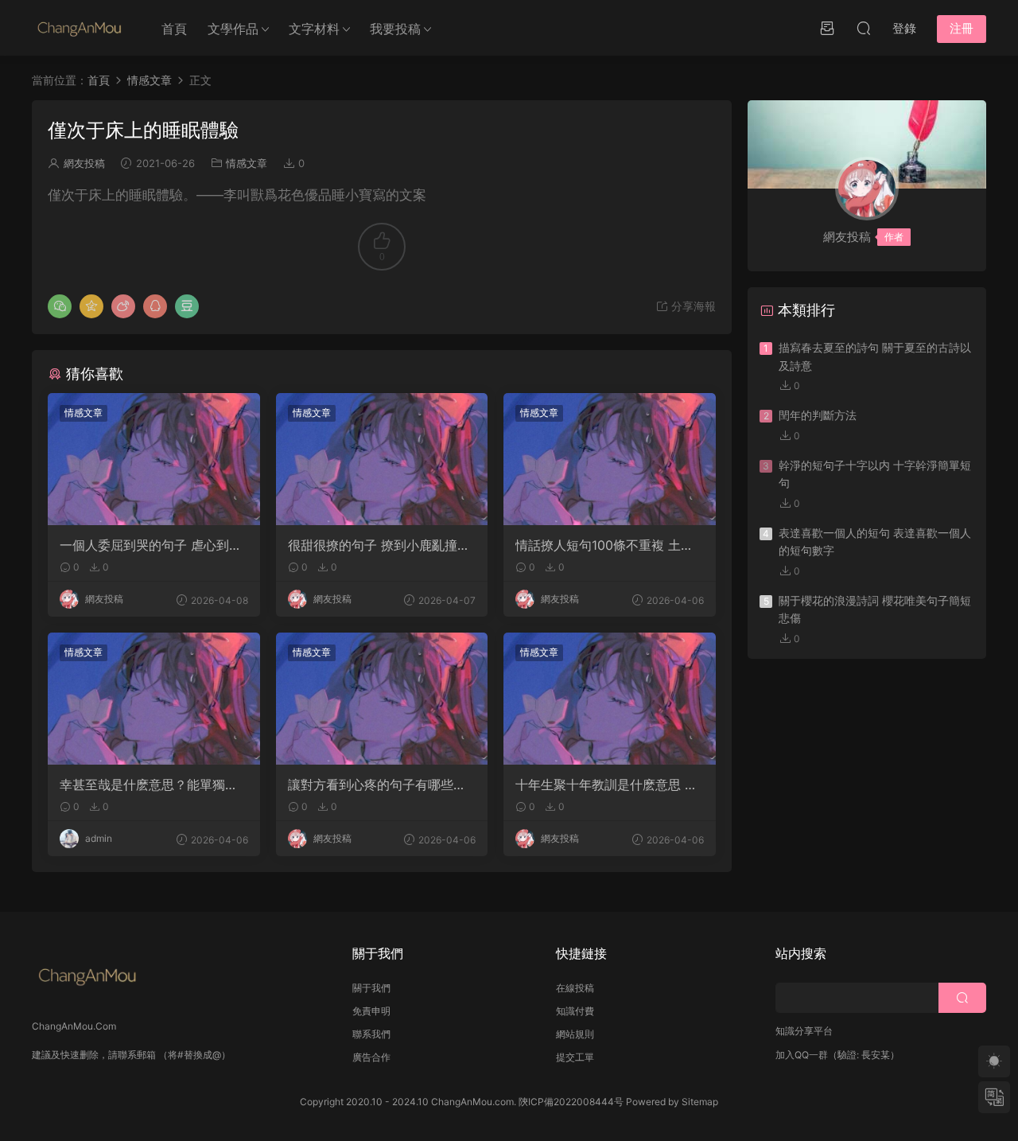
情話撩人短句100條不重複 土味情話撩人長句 (604, 545)
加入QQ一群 (801, 1055)
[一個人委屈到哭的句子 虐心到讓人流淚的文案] (154, 459)
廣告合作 (371, 1057)
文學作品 (233, 29)
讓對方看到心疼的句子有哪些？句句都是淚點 (377, 784)
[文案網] (79, 28)
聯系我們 (371, 1034)
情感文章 (246, 163)
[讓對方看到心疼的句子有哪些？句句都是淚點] (382, 699)
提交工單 (575, 1057)
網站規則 (575, 1034)
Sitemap (700, 1102)
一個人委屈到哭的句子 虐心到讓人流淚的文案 (151, 545)
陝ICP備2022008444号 (571, 1102)
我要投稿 (395, 29)
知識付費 (575, 1011)
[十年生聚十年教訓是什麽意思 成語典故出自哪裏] (609, 699)
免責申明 (371, 1011)
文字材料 (314, 29)
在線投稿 (575, 988)
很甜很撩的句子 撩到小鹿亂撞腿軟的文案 (379, 545)
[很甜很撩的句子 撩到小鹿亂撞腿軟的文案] (382, 459)
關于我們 (371, 988)
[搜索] (864, 28)
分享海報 (692, 306)
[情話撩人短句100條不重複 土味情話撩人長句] (609, 459)
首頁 (174, 29)
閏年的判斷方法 (818, 415)
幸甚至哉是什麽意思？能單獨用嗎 (149, 784)
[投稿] (827, 28)
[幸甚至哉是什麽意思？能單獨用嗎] (154, 699)
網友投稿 (84, 163)
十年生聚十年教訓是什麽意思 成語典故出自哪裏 (606, 784)
